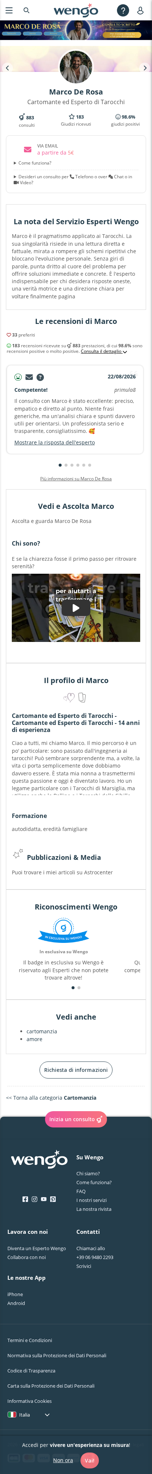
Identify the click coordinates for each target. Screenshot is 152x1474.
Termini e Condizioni (29, 1340)
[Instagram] (34, 1199)
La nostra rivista (93, 1209)
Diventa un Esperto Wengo (36, 1248)
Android (16, 1303)
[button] (60, 465)
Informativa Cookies (29, 1401)
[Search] (26, 10)
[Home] (76, 10)
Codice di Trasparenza (31, 1370)
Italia (24, 1414)
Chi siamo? (88, 1173)
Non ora (63, 1460)
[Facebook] (25, 1199)
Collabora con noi (26, 1257)
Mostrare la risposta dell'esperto (54, 442)
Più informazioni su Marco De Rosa (76, 479)
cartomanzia (42, 1031)
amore (34, 1039)
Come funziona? (34, 163)
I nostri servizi (91, 1200)
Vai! (89, 1460)
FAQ (81, 1191)
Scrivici (83, 1266)
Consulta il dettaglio (101, 351)
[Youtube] (43, 1199)
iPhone (15, 1294)
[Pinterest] (53, 1199)
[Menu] (9, 10)
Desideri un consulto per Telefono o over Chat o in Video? (75, 179)
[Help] (123, 10)
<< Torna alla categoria (51, 1097)
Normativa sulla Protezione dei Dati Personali (56, 1355)
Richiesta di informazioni (76, 1069)
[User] (142, 10)
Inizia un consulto (72, 1119)
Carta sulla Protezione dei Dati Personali (50, 1385)
